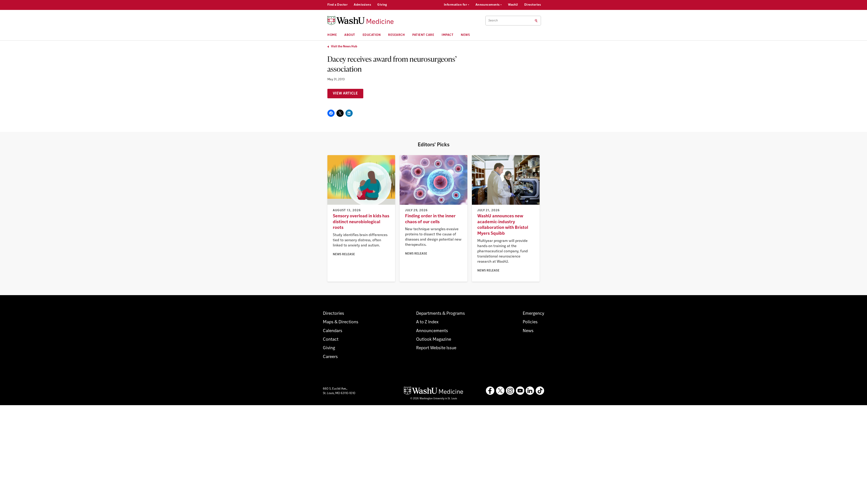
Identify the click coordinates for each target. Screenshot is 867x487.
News (465, 35)
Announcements (488, 4)
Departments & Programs (440, 314)
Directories (532, 4)
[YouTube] (520, 390)
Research (396, 35)
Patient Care (423, 35)
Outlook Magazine (433, 340)
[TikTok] (540, 390)
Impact (447, 35)
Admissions (362, 4)
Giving (382, 4)
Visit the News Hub (344, 46)
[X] (500, 390)
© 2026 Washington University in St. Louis (433, 398)
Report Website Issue (436, 348)
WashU (513, 4)
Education (372, 35)
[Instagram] (510, 390)
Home (332, 35)
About (349, 35)
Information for (456, 4)
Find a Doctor (337, 4)
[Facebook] (490, 390)
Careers (330, 357)
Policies (530, 322)
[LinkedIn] (530, 390)
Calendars (332, 331)
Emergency (533, 314)
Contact (330, 340)
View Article (345, 93)
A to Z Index (427, 322)
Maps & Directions (340, 322)
